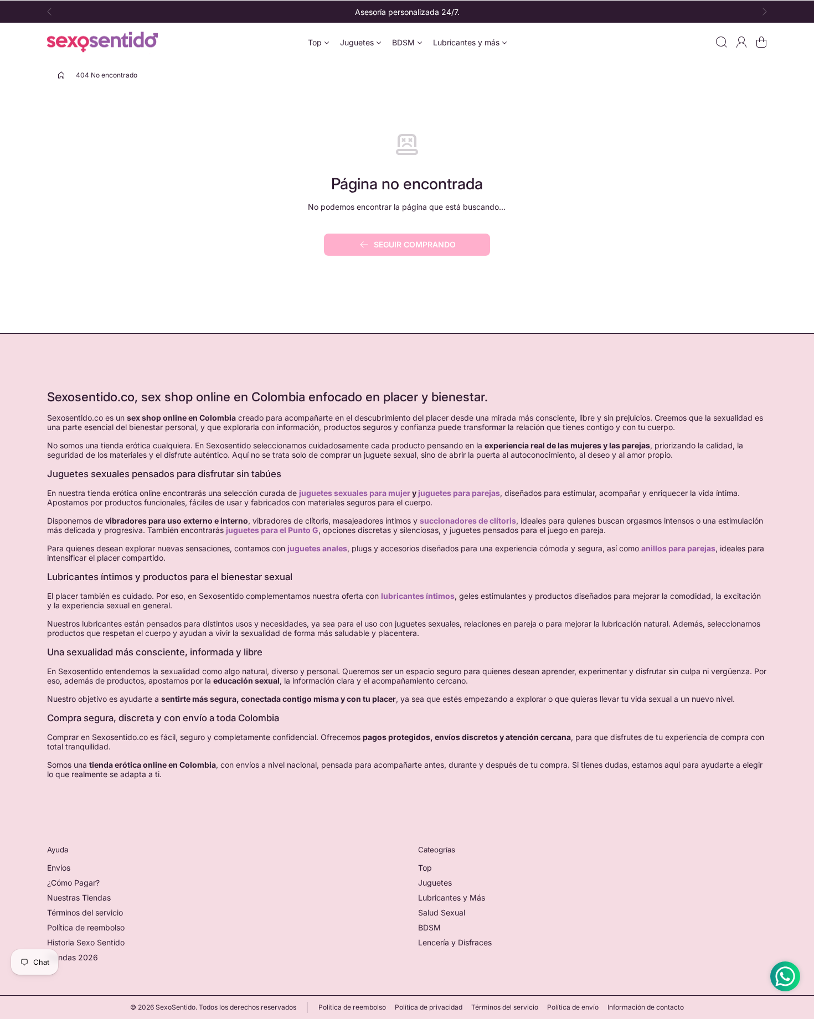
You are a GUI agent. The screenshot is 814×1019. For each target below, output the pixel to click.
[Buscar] (721, 42)
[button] (52, 11)
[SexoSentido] (102, 42)
